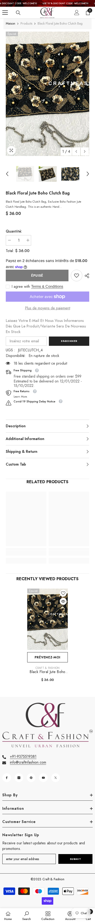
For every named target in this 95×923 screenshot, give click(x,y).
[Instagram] (19, 777)
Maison (10, 23)
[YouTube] (43, 777)
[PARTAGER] (85, 275)
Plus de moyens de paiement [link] (47, 308)
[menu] (5, 12)
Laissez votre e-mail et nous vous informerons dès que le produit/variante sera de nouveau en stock (46, 326)
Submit (75, 859)
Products (26, 23)
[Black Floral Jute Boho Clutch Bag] (47, 619)
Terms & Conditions (47, 286)
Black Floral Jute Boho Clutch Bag (47, 672)
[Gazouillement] (55, 777)
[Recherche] (18, 13)
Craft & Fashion (48, 668)
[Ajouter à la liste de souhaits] (63, 593)
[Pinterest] (31, 777)
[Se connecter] (76, 12)
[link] (76, 275)
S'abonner (69, 341)
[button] (76, 151)
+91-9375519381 (23, 756)
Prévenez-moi (47, 657)
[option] (47, 94)
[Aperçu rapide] (63, 601)
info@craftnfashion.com (28, 762)
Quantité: (14, 231)
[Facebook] (6, 777)
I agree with (21, 286)
